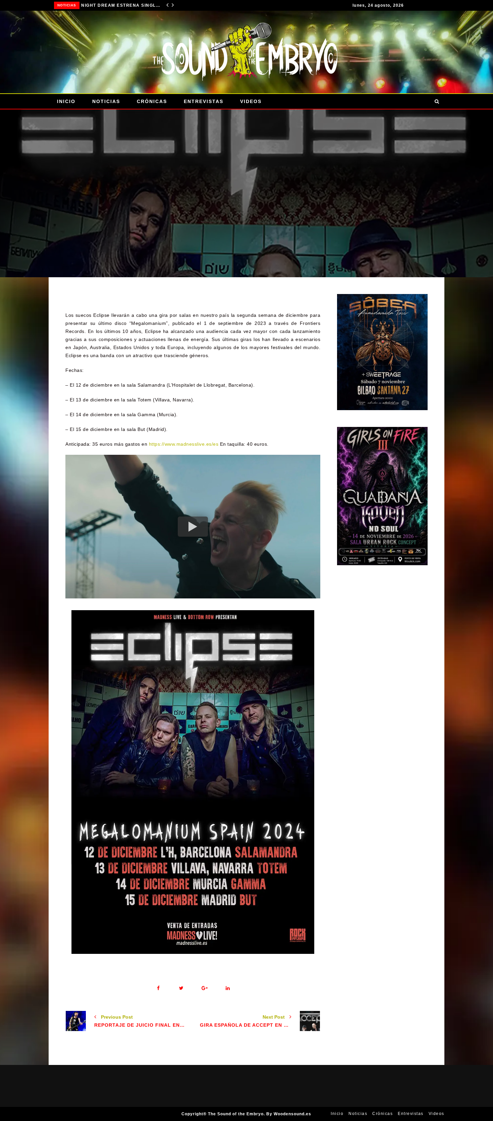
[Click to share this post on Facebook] (158, 988)
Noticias (66, 5)
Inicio (66, 101)
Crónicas (152, 101)
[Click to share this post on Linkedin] (227, 988)
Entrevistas (203, 101)
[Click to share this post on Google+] (204, 988)
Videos (251, 101)
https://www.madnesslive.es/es (184, 444)
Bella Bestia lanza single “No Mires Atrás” (121, 5)
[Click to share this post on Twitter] (181, 988)
